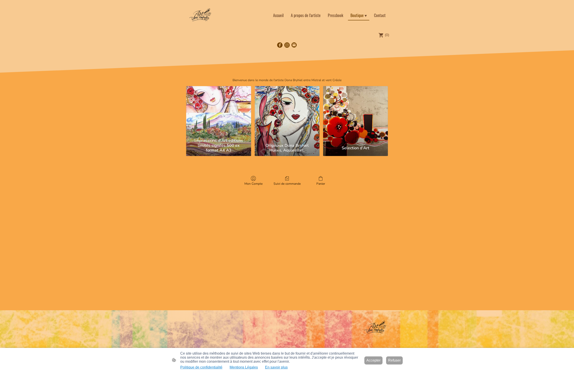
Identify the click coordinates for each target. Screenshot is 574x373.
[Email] (294, 45)
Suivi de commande (287, 184)
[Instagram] (287, 45)
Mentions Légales (244, 367)
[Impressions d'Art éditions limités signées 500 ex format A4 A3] (218, 111)
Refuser (394, 360)
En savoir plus (276, 367)
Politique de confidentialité (201, 367)
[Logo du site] (200, 15)
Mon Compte (253, 184)
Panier (320, 184)
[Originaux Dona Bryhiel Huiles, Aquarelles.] (287, 111)
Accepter (373, 360)
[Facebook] (280, 45)
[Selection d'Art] (355, 111)
